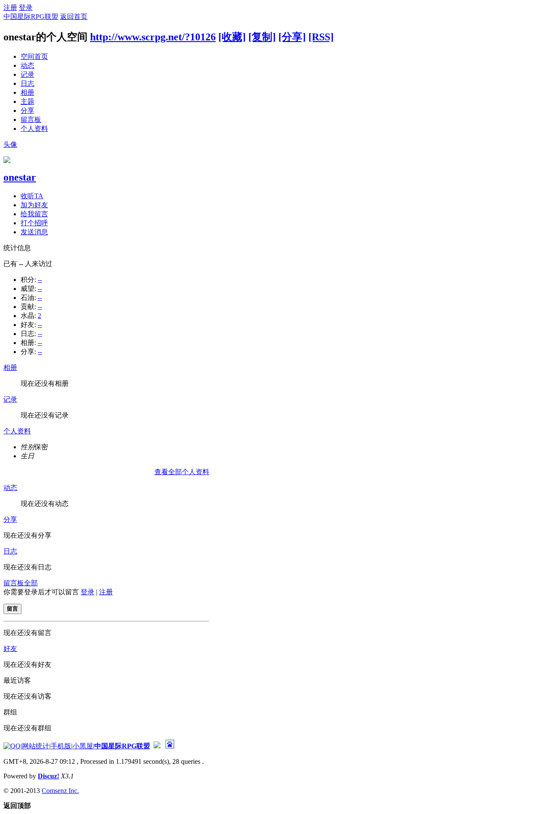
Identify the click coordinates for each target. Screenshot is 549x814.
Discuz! (48, 776)
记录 (27, 74)
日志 (27, 83)
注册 (10, 7)
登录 (26, 7)
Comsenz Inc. (60, 790)
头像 (10, 144)
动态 (27, 65)
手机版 (61, 746)
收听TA (32, 196)
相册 (27, 92)
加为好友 (34, 205)
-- (40, 279)
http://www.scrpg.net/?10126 (153, 36)
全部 (31, 583)
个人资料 (34, 128)
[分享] (292, 36)
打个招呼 (34, 223)
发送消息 (34, 232)
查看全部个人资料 (181, 471)
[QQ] (12, 746)
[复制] (262, 36)
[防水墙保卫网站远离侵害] (157, 746)
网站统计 (35, 746)
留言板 (31, 119)
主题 (27, 101)
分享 (27, 110)
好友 (10, 648)
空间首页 (34, 56)
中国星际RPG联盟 (30, 16)
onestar (19, 177)
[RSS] (321, 36)
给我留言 (34, 214)
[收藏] (232, 36)
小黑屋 (82, 746)
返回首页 (73, 16)
